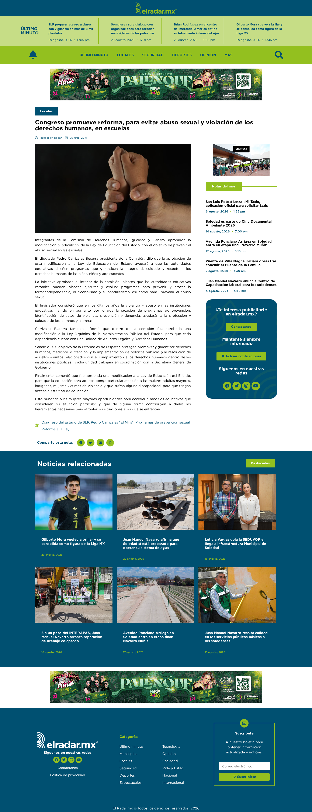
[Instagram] (246, 386)
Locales (125, 55)
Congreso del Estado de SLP (65, 422)
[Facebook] (227, 386)
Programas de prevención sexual (162, 422)
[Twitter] (236, 386)
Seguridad (153, 55)
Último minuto (94, 55)
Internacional (173, 782)
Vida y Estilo (172, 768)
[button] (81, 442)
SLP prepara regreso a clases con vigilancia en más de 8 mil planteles (70, 29)
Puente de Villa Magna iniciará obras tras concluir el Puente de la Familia (241, 263)
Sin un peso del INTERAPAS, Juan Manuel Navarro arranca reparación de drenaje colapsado (71, 637)
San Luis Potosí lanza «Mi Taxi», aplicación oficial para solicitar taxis (237, 203)
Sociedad (170, 761)
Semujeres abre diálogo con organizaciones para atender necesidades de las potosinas (133, 29)
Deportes (182, 55)
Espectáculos (130, 782)
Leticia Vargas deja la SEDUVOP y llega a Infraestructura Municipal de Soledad (235, 543)
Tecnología (171, 746)
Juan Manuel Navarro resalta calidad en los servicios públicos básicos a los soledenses (236, 637)
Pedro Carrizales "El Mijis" (112, 422)
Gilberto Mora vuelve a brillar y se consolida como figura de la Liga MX (259, 29)
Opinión (208, 55)
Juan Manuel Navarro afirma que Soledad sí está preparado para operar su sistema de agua (151, 543)
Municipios (128, 754)
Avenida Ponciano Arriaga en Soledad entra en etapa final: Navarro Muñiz (239, 243)
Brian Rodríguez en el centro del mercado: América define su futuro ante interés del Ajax (196, 29)
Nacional (169, 775)
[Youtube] (256, 386)
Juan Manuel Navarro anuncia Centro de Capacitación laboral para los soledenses (241, 283)
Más (228, 55)
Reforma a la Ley (55, 429)
